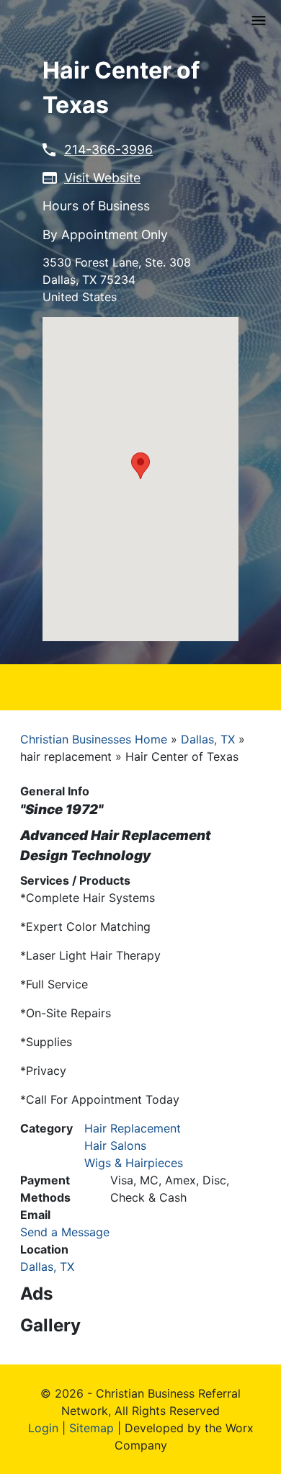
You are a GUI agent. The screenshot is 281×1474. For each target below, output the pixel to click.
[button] (140, 466)
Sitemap (91, 1428)
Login (43, 1428)
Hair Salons (115, 1145)
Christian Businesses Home (93, 739)
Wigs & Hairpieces (133, 1163)
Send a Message (65, 1232)
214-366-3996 (108, 149)
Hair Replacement (132, 1128)
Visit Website (102, 177)
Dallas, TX (208, 739)
